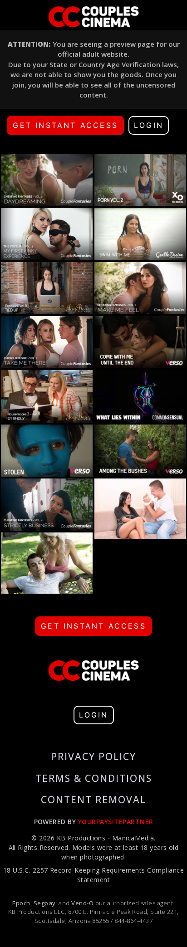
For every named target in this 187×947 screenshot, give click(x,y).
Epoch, (22, 903)
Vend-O (82, 903)
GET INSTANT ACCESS (65, 125)
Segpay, (45, 903)
